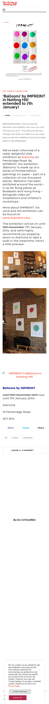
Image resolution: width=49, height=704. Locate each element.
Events (11, 91)
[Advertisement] (24, 488)
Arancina (28, 157)
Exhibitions (21, 91)
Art (4, 91)
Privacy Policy (14, 686)
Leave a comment (23, 450)
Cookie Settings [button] (20, 691)
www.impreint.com (16, 217)
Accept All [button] (17, 697)
